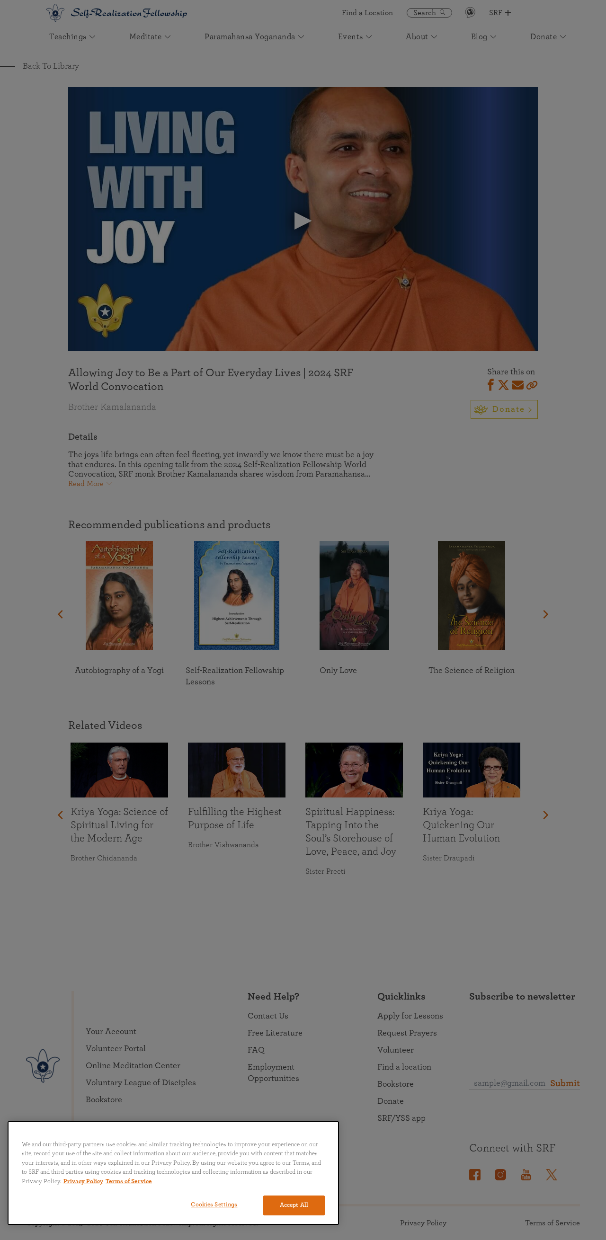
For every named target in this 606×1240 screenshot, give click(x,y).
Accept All (294, 1205)
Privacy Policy (83, 1181)
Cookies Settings (214, 1205)
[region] (173, 1173)
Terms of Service (129, 1181)
